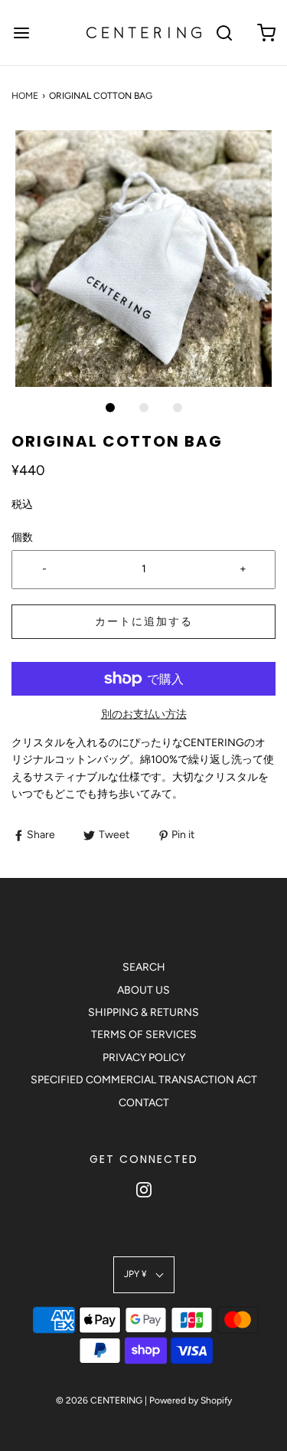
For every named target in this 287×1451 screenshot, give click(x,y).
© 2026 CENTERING (99, 1400)
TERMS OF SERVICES (144, 1034)
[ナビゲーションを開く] (21, 32)
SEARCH (143, 967)
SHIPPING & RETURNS (143, 1012)
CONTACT (144, 1102)
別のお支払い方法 (144, 714)
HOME (24, 95)
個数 (22, 537)
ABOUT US (143, 990)
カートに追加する (144, 621)
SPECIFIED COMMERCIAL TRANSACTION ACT (144, 1079)
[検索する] (224, 32)
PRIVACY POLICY (144, 1057)
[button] (143, 258)
